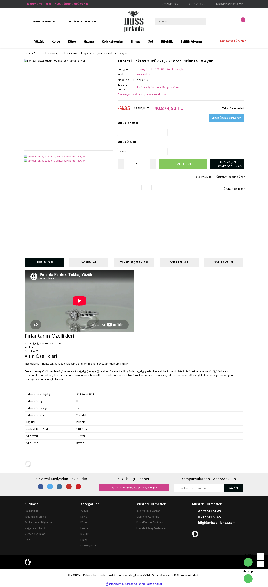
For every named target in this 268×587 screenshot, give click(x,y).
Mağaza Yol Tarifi (35, 528)
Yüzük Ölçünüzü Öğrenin (71, 3)
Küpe (83, 522)
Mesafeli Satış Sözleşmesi (151, 528)
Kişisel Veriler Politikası (149, 522)
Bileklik (84, 534)
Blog (27, 539)
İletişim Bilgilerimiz (35, 516)
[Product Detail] (68, 61)
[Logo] (134, 21)
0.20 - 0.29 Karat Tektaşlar (170, 69)
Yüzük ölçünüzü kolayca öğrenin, (134, 487)
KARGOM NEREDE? (43, 21)
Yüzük (84, 510)
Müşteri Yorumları (35, 534)
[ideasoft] (113, 584)
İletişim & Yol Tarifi (38, 3)
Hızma (84, 528)
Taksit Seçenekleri (233, 108)
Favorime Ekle (203, 176)
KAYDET (234, 488)
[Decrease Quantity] (121, 164)
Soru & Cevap (224, 262)
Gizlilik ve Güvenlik (147, 516)
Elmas (84, 539)
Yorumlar (89, 262)
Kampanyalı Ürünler (233, 41)
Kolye (83, 516)
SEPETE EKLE (183, 164)
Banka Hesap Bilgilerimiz (39, 522)
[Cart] (239, 21)
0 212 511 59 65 (170, 3)
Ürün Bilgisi (44, 262)
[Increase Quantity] (153, 164)
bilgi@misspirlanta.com (229, 3)
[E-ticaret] (133, 584)
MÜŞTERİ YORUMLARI (82, 21)
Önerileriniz (179, 262)
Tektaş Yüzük (145, 69)
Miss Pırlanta (144, 74)
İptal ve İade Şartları (148, 510)
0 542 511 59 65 (197, 3)
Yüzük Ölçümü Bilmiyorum (226, 118)
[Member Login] (227, 21)
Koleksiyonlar (88, 545)
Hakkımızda (31, 510)
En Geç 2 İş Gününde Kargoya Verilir (158, 87)
